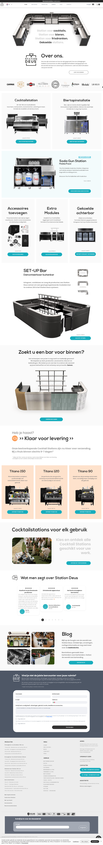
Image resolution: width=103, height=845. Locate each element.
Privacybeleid (24, 843)
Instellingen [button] (76, 841)
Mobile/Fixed (65, 164)
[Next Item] (100, 84)
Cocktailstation (26, 100)
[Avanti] (62, 619)
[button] (44, 4)
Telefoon (54, 699)
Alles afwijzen (84, 841)
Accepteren (95, 841)
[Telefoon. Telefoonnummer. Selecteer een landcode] (54, 702)
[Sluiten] (101, 841)
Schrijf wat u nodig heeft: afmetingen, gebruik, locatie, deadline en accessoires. (39, 705)
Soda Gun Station (72, 161)
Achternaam (56, 694)
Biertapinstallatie (76, 100)
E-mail (17, 699)
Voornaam (19, 694)
